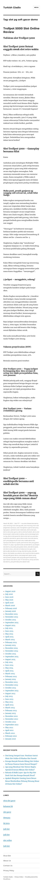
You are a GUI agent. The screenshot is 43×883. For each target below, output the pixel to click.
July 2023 (9, 696)
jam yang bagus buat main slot (13, 540)
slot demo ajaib (33, 547)
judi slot (6, 829)
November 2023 (11, 685)
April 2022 (9, 730)
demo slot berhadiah (25, 532)
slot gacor (7, 812)
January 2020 (10, 739)
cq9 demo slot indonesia (18, 530)
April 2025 (9, 637)
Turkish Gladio (12, 7)
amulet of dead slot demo (29, 523)
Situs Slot (7, 856)
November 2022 (11, 719)
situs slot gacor (9, 801)
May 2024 (9, 668)
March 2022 (10, 733)
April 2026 (9, 603)
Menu (36, 7)
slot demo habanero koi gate (23, 549)
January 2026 (10, 611)
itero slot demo (33, 538)
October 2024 (10, 654)
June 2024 (9, 665)
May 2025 (9, 634)
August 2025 (10, 625)
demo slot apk (31, 530)
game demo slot (22, 538)
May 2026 (9, 600)
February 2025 (11, 642)
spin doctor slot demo (10, 559)
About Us (7, 861)
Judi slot (6, 846)
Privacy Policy (8, 871)
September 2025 (11, 622)
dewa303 (6, 818)
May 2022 (9, 727)
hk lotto (6, 823)
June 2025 (9, 631)
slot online (7, 840)
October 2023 (10, 688)
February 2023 (11, 710)
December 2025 (11, 614)
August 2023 (10, 693)
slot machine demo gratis (30, 553)
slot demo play (26, 551)
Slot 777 (17, 523)
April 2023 (9, 705)
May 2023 (9, 702)
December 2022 (11, 716)
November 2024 (11, 651)
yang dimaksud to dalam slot (20, 562)
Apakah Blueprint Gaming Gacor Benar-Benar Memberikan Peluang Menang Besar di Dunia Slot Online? (22, 781)
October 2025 (10, 620)
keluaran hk (8, 806)
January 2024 (10, 679)
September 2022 (11, 725)
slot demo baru (8, 549)
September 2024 (11, 657)
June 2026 (9, 597)
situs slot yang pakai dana (18, 547)
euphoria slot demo (9, 538)
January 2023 (10, 713)
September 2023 (11, 691)
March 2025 (10, 640)
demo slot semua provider (29, 536)
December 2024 (11, 648)
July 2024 (9, 662)
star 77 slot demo (23, 559)
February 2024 (11, 676)
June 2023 (9, 699)
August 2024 (10, 659)
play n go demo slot (17, 545)
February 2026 (11, 608)
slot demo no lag (15, 551)
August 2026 (10, 591)
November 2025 (11, 617)
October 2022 (10, 722)
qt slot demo (28, 545)
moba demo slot (29, 540)
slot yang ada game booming (26, 557)
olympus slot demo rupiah (11, 542)
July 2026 (9, 594)
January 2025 (10, 645)
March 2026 (10, 605)
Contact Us (7, 866)
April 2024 (9, 671)
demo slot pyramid (14, 536)
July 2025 (9, 628)
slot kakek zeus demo (15, 553)
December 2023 (11, 682)
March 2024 (10, 674)
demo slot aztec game (10, 532)
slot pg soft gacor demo (10, 555)
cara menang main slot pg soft (13, 525)
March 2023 (10, 708)
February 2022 (11, 736)
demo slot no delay (18, 534)
